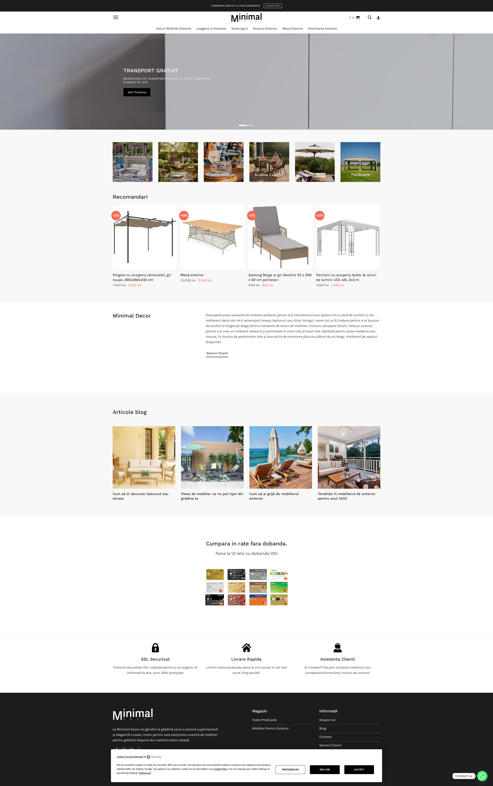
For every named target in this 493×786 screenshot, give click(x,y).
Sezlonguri (239, 28)
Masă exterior (192, 275)
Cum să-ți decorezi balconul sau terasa (140, 496)
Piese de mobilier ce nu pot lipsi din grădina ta (212, 496)
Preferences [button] (145, 773)
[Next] (380, 250)
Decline (325, 769)
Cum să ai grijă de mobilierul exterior (273, 496)
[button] (115, 17)
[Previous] (113, 250)
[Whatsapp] (482, 776)
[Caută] (369, 17)
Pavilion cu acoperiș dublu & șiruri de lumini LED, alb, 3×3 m (346, 277)
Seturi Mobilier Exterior (173, 28)
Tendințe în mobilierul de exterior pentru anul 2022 (347, 496)
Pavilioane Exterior (322, 28)
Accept (359, 769)
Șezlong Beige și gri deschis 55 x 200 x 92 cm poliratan (280, 277)
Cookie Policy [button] (220, 769)
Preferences (290, 769)
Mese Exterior (292, 28)
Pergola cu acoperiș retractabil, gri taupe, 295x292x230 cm (142, 277)
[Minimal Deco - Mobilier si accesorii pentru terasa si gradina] (246, 17)
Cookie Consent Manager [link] (130, 756)
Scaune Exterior (265, 28)
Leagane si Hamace (211, 28)
